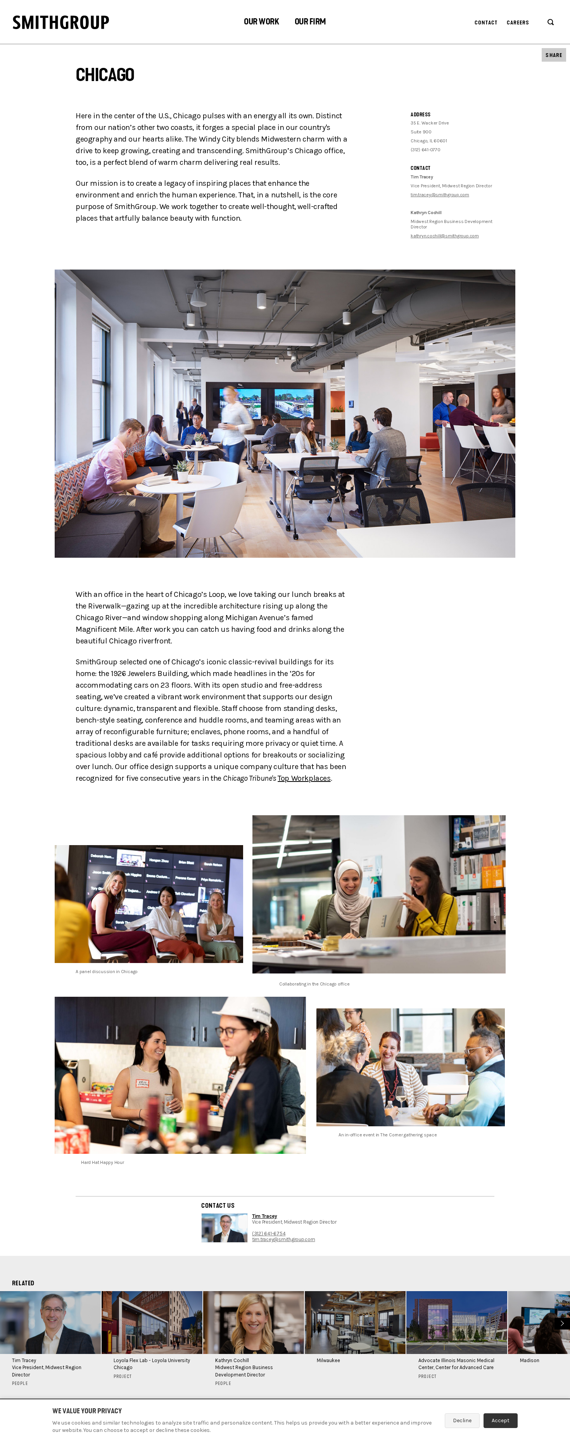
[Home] (61, 22)
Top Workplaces (304, 778)
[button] (261, 22)
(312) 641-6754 (268, 1233)
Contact (486, 22)
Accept (501, 1420)
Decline (462, 1420)
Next (561, 1322)
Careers (518, 22)
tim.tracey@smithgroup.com (440, 194)
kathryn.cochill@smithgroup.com (445, 236)
